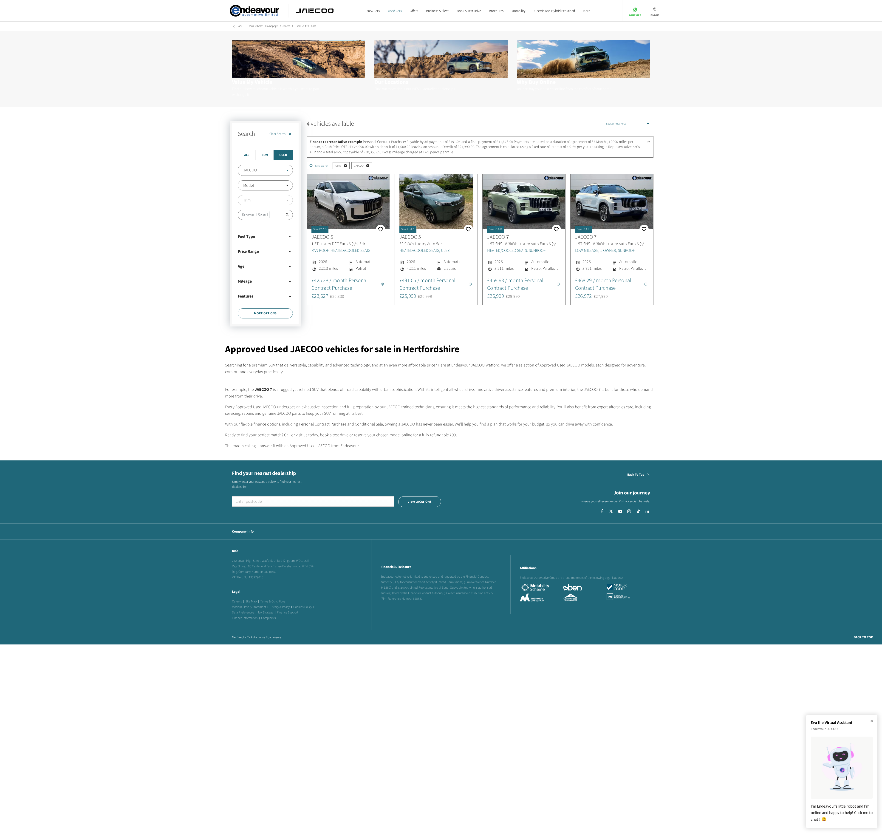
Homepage (271, 26)
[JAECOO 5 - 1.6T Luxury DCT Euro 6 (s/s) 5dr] (348, 201)
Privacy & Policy (280, 607)
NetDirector (239, 637)
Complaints (268, 618)
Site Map (251, 601)
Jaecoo (286, 26)
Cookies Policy (302, 607)
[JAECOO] (315, 11)
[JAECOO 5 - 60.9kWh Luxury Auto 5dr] (436, 201)
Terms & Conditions (272, 601)
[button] (280, 170)
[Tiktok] (638, 511)
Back (239, 26)
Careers (237, 601)
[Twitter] (611, 511)
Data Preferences (243, 612)
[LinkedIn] (647, 511)
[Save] (380, 229)
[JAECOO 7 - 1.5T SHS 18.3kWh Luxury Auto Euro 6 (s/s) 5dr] (524, 201)
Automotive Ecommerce (266, 637)
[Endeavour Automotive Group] (254, 11)
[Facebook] (602, 511)
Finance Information (244, 618)
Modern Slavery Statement (249, 607)
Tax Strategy (265, 612)
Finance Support (287, 612)
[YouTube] (620, 511)
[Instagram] (629, 511)
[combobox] (265, 170)
